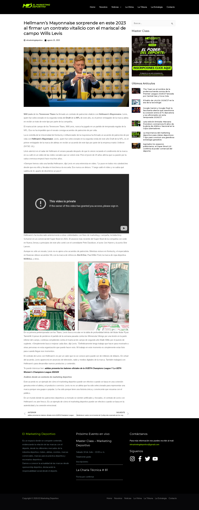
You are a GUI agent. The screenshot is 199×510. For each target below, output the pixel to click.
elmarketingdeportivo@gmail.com (144, 444)
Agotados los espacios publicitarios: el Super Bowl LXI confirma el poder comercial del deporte (157, 147)
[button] (120, 7)
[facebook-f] (140, 458)
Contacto (171, 7)
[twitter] (148, 458)
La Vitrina (129, 7)
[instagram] (133, 458)
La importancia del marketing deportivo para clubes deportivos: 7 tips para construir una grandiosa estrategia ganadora (158, 136)
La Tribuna (142, 7)
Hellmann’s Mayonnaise (42, 139)
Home (92, 7)
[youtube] (155, 458)
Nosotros (103, 7)
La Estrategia (157, 7)
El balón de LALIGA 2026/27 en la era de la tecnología (158, 101)
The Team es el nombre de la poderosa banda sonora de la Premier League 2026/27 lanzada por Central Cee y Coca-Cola (158, 92)
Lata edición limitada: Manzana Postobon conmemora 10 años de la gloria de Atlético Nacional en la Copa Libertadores (158, 125)
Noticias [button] (115, 7)
